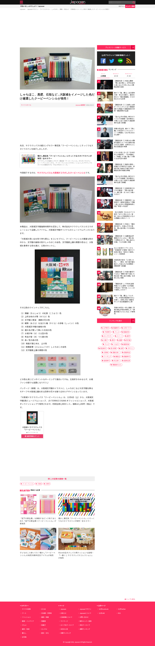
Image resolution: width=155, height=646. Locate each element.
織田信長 (126, 344)
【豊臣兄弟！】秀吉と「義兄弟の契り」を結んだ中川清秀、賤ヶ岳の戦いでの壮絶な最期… (124, 227)
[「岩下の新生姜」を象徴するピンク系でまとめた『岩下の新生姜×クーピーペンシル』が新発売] (38, 504)
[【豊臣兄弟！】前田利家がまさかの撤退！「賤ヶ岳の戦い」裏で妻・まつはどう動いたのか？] (105, 192)
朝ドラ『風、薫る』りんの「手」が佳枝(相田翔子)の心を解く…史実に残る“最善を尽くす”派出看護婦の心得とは (124, 299)
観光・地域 (25, 629)
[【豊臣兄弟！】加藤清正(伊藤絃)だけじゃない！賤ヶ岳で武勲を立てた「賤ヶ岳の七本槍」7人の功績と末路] (105, 240)
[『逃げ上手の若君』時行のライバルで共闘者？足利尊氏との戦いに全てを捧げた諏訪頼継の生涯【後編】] (105, 180)
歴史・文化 (45, 633)
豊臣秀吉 (127, 352)
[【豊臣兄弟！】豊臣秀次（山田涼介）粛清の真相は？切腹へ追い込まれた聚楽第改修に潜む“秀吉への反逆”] (105, 204)
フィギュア (107, 356)
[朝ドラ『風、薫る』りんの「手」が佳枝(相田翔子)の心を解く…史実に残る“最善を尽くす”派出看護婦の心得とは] (105, 300)
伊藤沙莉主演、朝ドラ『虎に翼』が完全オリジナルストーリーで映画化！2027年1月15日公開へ (124, 131)
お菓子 (105, 340)
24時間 (103, 75)
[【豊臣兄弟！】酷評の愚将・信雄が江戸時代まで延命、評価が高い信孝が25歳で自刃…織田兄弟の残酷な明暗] (105, 168)
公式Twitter (112, 60)
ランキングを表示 (115, 320)
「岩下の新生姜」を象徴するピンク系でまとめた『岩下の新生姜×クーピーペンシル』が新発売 (38, 521)
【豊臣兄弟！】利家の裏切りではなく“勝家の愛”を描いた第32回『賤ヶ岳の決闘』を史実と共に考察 (124, 274)
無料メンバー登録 (85, 621)
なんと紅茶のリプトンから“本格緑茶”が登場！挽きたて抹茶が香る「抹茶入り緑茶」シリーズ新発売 (124, 251)
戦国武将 (126, 332)
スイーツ (120, 336)
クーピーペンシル (27, 484)
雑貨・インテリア (28, 621)
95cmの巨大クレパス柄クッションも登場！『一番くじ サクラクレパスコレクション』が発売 (76, 555)
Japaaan (77, 2)
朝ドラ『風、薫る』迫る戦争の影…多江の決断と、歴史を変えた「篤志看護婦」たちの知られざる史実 (124, 95)
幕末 (113, 340)
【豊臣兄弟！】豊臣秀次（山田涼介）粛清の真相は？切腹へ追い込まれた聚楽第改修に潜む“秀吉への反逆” (124, 203)
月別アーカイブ (85, 625)
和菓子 (43, 625)
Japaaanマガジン (32, 9)
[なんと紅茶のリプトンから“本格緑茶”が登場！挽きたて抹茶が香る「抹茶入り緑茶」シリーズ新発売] (105, 252)
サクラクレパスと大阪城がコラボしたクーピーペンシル (61, 172)
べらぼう (116, 344)
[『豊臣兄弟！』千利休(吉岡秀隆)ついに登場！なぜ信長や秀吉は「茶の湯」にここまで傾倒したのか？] (105, 288)
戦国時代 (116, 328)
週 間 (116, 75)
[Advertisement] (57, 29)
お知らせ (63, 613)
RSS (129, 60)
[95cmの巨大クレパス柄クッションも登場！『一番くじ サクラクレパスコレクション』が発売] (76, 539)
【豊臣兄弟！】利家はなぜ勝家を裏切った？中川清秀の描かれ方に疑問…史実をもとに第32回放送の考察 (124, 143)
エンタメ (44, 629)
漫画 (120, 340)
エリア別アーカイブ (67, 625)
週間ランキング (85, 629)
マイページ (64, 621)
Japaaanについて (85, 613)
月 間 (128, 75)
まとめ (43, 609)
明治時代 (103, 348)
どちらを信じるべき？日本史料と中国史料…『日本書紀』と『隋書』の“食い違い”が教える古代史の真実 (124, 155)
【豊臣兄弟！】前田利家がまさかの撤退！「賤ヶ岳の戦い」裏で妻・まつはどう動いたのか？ (124, 191)
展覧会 (117, 356)
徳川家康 (113, 348)
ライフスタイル (45, 9)
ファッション (26, 617)
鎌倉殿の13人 (116, 365)
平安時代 (108, 332)
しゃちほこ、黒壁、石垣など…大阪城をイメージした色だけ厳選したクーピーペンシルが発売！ (81, 9)
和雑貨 (43, 621)
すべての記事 (26, 609)
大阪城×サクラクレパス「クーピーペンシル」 (32, 428)
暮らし (24, 633)
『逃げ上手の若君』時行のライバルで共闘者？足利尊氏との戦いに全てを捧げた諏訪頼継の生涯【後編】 (124, 179)
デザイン (131, 348)
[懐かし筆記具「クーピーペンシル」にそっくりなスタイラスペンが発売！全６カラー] (76, 504)
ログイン (122, 6)
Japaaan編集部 (80, 105)
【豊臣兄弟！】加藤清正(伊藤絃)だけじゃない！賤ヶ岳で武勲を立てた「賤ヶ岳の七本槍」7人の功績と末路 (124, 239)
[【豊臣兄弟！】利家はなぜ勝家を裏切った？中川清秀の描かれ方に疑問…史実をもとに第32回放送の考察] (105, 144)
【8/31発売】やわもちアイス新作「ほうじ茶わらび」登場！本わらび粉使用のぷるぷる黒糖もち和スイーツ (124, 215)
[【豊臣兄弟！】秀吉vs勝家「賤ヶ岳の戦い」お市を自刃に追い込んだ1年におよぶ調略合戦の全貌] (105, 85)
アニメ (117, 332)
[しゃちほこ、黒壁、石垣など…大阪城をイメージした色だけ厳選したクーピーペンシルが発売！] (57, 68)
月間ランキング (65, 633)
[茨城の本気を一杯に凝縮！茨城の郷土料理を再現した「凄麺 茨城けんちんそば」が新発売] (105, 312)
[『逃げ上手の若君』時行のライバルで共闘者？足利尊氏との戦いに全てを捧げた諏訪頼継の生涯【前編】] (105, 121)
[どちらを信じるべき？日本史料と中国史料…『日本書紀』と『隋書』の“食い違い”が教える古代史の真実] (105, 156)
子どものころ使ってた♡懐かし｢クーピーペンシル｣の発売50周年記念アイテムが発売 (37, 553)
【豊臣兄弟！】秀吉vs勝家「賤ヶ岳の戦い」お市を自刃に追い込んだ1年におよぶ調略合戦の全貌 (124, 84)
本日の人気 (64, 629)
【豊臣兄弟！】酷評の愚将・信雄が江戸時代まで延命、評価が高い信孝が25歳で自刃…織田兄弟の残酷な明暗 (124, 167)
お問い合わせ (84, 617)
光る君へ (117, 360)
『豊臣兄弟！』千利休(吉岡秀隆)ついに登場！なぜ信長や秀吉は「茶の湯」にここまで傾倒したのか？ (124, 286)
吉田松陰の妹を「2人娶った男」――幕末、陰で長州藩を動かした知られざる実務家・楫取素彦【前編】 (124, 263)
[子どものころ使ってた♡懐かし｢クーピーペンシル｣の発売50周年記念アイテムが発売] (38, 539)
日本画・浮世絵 (46, 613)
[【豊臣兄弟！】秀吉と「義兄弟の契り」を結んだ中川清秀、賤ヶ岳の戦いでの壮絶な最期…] (105, 228)
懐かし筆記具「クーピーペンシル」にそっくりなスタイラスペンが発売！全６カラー (64, 157)
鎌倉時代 (127, 356)
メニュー (21, 2)
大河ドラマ (127, 328)
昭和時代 (107, 360)
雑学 (128, 336)
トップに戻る (130, 599)
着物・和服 (45, 617)
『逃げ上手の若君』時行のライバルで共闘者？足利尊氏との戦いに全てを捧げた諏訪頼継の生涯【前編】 (124, 119)
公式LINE (120, 60)
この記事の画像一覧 (58, 478)
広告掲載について (66, 617)
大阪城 (39, 484)
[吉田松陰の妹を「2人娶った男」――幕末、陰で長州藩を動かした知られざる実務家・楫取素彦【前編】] (105, 264)
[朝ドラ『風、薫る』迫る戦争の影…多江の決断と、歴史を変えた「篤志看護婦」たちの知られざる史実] (105, 97)
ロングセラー (108, 336)
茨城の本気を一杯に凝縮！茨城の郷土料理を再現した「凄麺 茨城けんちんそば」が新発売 (124, 310)
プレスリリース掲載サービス (115, 47)
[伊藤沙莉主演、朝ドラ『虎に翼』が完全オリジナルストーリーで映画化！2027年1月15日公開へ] (105, 133)
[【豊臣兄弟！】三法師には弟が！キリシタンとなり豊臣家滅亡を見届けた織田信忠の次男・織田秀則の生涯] (105, 109)
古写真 (24, 637)
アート (24, 613)
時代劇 (128, 340)
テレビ (107, 344)
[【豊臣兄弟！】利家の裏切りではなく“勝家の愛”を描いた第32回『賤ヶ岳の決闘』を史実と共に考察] (105, 276)
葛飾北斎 (127, 360)
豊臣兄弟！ (116, 352)
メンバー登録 (130, 6)
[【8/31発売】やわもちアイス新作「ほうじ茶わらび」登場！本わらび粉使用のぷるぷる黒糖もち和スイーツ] (105, 216)
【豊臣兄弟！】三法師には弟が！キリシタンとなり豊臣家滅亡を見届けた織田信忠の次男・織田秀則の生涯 (124, 107)
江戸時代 (106, 328)
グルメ (24, 625)
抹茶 (122, 348)
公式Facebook (103, 60)
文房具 (48, 484)
